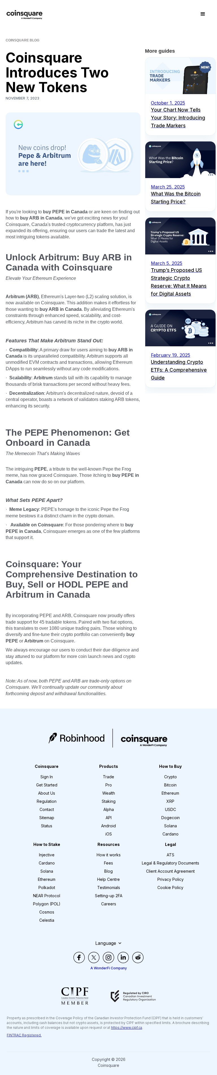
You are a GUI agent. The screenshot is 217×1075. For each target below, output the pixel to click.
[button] (202, 14)
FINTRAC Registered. (24, 1035)
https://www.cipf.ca (126, 1027)
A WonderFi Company (108, 968)
